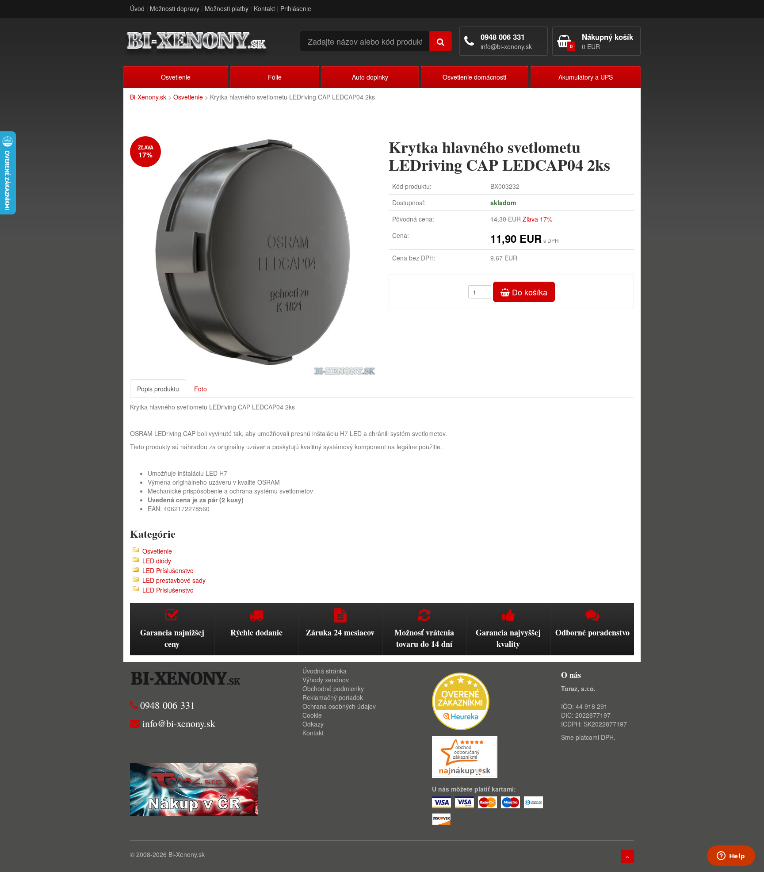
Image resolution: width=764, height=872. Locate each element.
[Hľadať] (440, 41)
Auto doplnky (370, 77)
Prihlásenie (295, 8)
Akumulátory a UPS (585, 77)
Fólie (275, 77)
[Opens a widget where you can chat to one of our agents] (731, 856)
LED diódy (156, 560)
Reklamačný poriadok (332, 697)
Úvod (137, 8)
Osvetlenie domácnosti (474, 77)
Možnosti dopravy (174, 8)
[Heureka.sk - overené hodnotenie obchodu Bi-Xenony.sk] (460, 700)
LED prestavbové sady (174, 580)
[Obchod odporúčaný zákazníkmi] (464, 756)
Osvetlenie (176, 77)
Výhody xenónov (325, 679)
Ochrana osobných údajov (339, 706)
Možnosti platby (226, 8)
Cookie (312, 715)
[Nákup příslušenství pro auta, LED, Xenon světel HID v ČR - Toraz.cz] (194, 788)
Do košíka (528, 292)
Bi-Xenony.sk (148, 96)
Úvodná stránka (324, 670)
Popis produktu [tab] (158, 388)
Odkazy (313, 723)
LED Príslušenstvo (168, 570)
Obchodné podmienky (333, 688)
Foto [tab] (200, 388)
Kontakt (264, 8)
